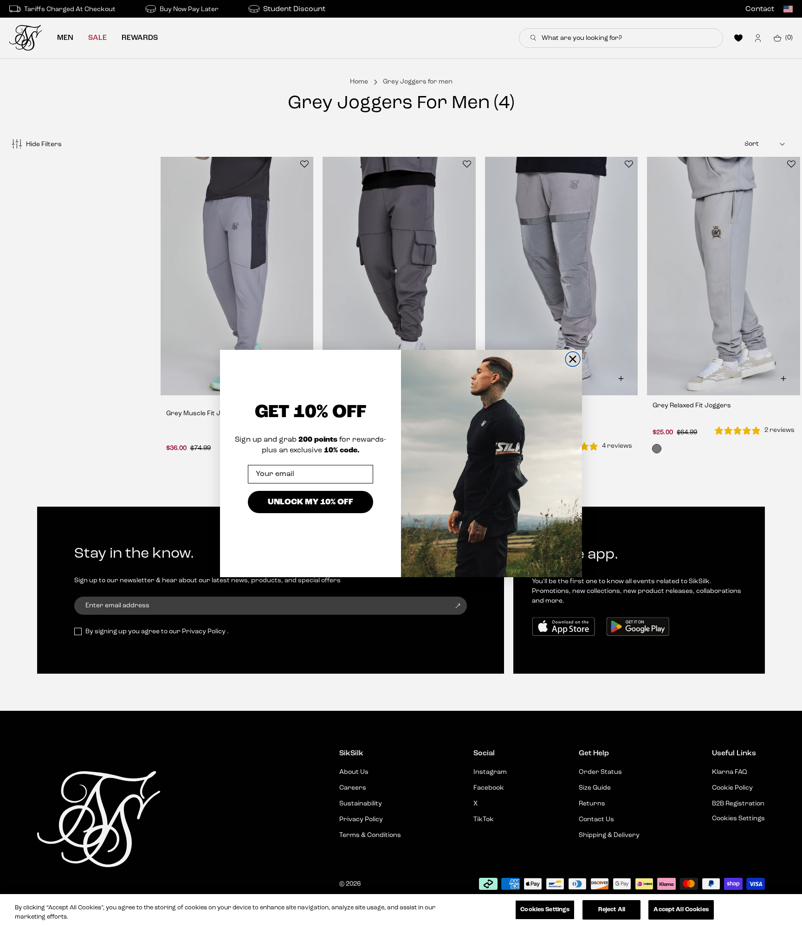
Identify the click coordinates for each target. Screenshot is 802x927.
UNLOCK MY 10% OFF (310, 501)
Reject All (611, 910)
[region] (401, 910)
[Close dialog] (572, 359)
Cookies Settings (544, 910)
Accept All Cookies (680, 910)
